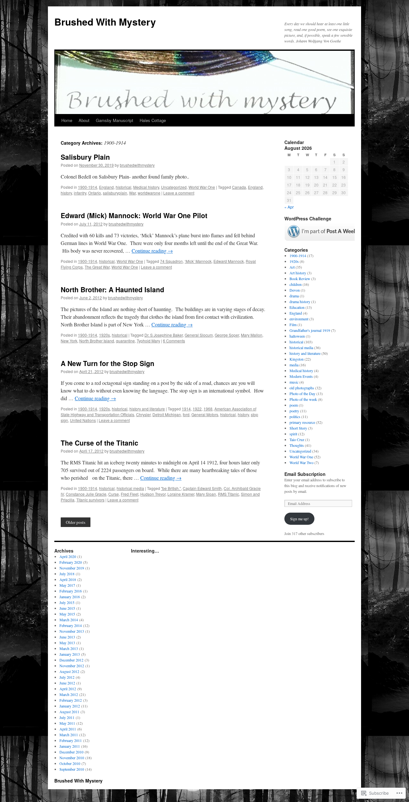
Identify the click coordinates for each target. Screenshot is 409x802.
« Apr (289, 207)
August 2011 (69, 711)
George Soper (227, 335)
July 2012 (66, 677)
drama (294, 295)
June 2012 (67, 682)
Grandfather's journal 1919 (309, 330)
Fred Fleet (129, 494)
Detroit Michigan (166, 414)
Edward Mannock (228, 261)
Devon (294, 290)
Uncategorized (174, 187)
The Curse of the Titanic (99, 442)
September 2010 (71, 769)
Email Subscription (305, 474)
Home (66, 120)
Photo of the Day (302, 393)
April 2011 (67, 728)
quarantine (125, 340)
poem (293, 405)
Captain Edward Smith (202, 488)
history (66, 192)
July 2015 (66, 602)
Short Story (298, 428)
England (106, 187)
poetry (294, 410)
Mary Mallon (251, 335)
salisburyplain (115, 192)
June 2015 (67, 608)
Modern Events (301, 376)
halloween (297, 336)
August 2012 (69, 671)
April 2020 (67, 556)
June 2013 (67, 636)
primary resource (302, 422)
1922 (197, 408)
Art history (297, 272)
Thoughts (296, 445)
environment (298, 318)
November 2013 (71, 631)
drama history (299, 301)
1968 (208, 408)
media (293, 364)
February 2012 (70, 700)
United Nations (83, 420)
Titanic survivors (90, 499)
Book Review (299, 278)
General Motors (204, 414)
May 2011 (67, 723)
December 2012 (71, 659)
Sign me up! (299, 518)
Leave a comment (178, 192)
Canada (239, 187)
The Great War (97, 267)
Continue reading (152, 250)
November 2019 (71, 567)
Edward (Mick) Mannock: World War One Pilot (134, 215)
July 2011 (66, 717)
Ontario (94, 192)
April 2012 (67, 688)
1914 (186, 408)
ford (186, 414)
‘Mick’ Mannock (198, 261)
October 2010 (69, 763)
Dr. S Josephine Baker (163, 335)
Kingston (296, 359)
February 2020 (70, 562)
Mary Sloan (206, 494)
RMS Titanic (228, 494)
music (293, 382)
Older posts (75, 522)
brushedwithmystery (137, 165)
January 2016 (69, 596)
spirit (293, 433)
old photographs (301, 387)
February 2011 (70, 740)
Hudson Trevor (153, 494)
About (84, 120)
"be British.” (171, 488)
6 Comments (174, 340)
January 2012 (69, 705)
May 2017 (67, 585)
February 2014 (70, 625)
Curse (113, 494)
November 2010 (71, 757)
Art (292, 267)
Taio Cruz (296, 439)
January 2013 (69, 654)
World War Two (301, 462)
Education (297, 307)
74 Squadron (171, 261)
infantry (80, 192)
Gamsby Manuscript (114, 120)
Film (293, 324)
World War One (202, 187)
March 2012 (68, 694)
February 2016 (70, 590)
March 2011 (68, 734)
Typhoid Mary (148, 340)
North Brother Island (96, 340)
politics (294, 416)
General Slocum (199, 335)
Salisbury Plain (85, 157)
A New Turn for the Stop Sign (107, 363)
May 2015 (67, 613)
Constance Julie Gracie (86, 494)
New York (69, 340)
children (295, 284)
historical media (130, 488)
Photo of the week (303, 399)
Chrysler (143, 414)
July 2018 (66, 573)
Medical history (146, 187)
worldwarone (149, 192)
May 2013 (67, 642)
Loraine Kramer (180, 494)
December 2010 (71, 751)
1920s (104, 335)
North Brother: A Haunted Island (112, 289)
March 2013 (68, 648)
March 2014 (68, 619)
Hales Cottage (153, 120)
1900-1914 (87, 187)
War (132, 192)
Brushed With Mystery (105, 21)
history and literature (147, 408)
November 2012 (71, 665)
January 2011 (69, 746)
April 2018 (67, 579)
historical (123, 187)
